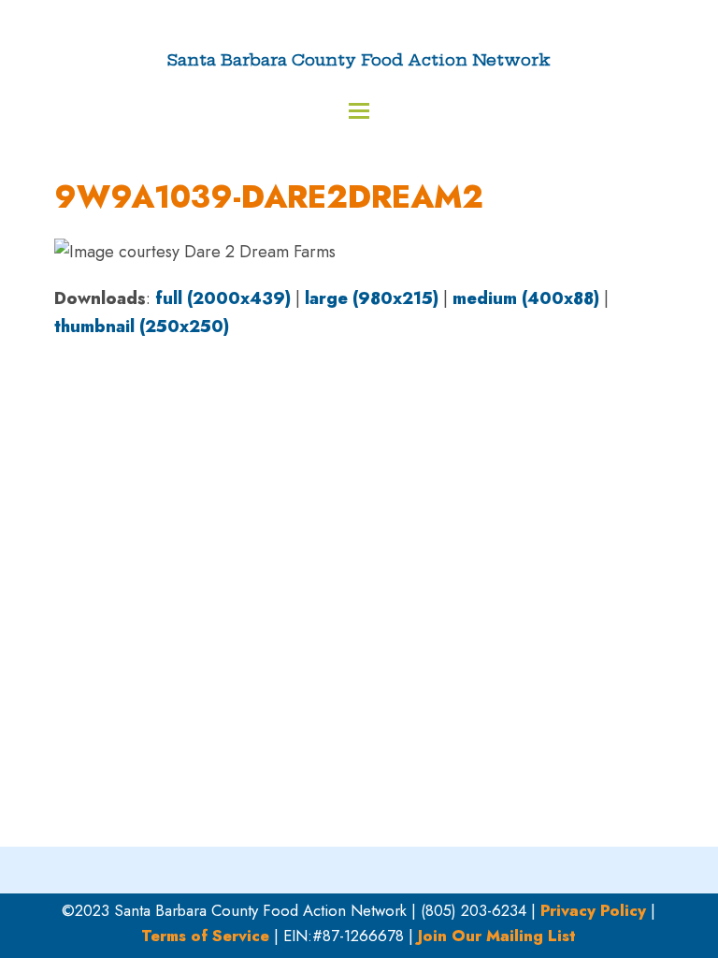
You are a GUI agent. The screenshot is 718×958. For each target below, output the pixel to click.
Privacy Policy (593, 910)
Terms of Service (205, 935)
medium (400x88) (525, 298)
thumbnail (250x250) (141, 326)
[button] (359, 111)
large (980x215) (371, 298)
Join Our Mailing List (497, 935)
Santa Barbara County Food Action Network (359, 59)
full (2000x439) (223, 298)
